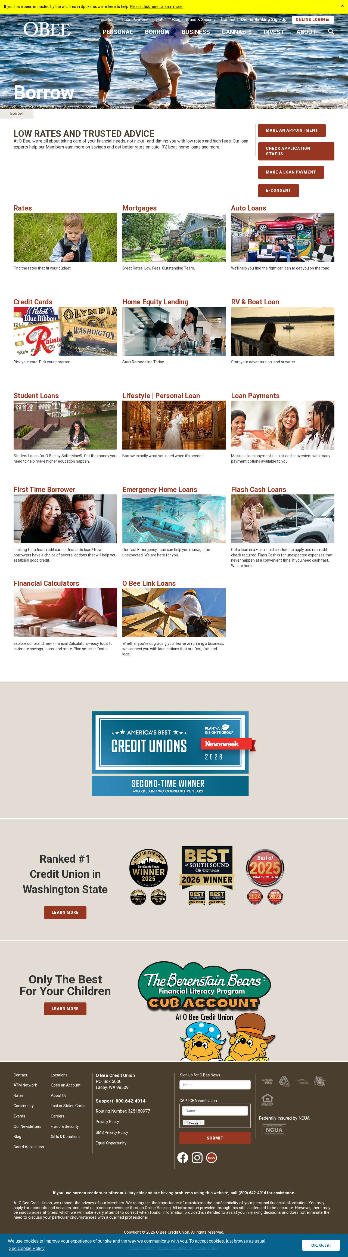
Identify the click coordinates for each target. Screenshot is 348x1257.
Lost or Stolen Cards (68, 1106)
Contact (228, 19)
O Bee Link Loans (149, 583)
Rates (161, 19)
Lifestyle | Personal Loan (161, 396)
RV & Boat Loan (255, 302)
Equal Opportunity (111, 1143)
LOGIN (311, 19)
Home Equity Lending (155, 302)
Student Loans (36, 396)
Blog (176, 19)
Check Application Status (288, 151)
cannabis (237, 31)
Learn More (65, 912)
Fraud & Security (201, 19)
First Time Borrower (44, 490)
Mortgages (139, 208)
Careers (57, 1116)
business (196, 31)
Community (24, 1106)
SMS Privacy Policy (112, 1132)
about (306, 31)
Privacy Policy (107, 1121)
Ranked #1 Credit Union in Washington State (65, 874)
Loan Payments (136, 19)
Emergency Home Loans (159, 490)
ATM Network (25, 1085)
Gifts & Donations (65, 1136)
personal (118, 31)
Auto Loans (248, 208)
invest (273, 31)
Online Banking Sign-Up (264, 19)
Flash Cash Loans (258, 490)
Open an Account (65, 1085)
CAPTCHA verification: (198, 1100)
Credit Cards (33, 302)
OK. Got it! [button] (321, 1245)
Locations (107, 19)
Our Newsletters (27, 1126)
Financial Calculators (46, 583)
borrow (157, 31)
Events (19, 1116)
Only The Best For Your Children (65, 985)
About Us (59, 1095)
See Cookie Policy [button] (27, 1248)
